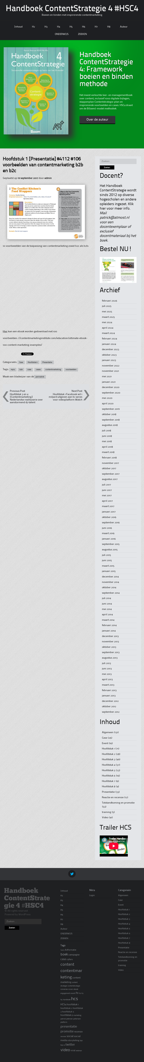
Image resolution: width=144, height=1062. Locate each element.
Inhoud (18, 27)
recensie (78, 1032)
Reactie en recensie (113, 797)
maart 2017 (108, 506)
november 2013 (110, 641)
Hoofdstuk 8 (108, 786)
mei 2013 (107, 674)
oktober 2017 (109, 468)
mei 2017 (107, 495)
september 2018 (111, 420)
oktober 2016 (109, 517)
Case (21, 362)
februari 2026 (109, 301)
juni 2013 (107, 669)
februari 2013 (109, 690)
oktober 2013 (109, 647)
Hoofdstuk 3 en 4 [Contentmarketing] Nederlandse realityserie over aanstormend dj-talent (26, 398)
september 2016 (111, 522)
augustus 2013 (110, 658)
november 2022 (110, 366)
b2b (21, 369)
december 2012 (110, 701)
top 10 (62, 1045)
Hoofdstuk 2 (108, 754)
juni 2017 (107, 490)
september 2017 (111, 474)
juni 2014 (107, 604)
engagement (65, 993)
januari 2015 (109, 571)
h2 (80, 993)
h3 (82, 993)
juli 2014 (106, 598)
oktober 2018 (109, 414)
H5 (71, 27)
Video (105, 817)
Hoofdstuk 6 (108, 776)
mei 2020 (107, 398)
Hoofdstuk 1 (33, 362)
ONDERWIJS (61, 34)
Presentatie (47, 362)
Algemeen (107, 732)
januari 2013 (109, 696)
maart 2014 (108, 620)
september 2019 (111, 409)
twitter (70, 1044)
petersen (77, 1019)
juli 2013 (106, 663)
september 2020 (111, 393)
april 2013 (107, 679)
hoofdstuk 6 (66, 1015)
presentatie (68, 1026)
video (65, 1050)
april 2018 (107, 447)
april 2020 (107, 403)
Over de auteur (97, 119)
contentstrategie (74, 986)
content (67, 964)
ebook (76, 989)
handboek (67, 999)
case (29, 369)
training (106, 812)
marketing (77, 1015)
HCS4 (63, 1004)
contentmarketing (53, 369)
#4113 (62, 950)
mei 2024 (107, 322)
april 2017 (107, 501)
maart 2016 (108, 533)
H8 (108, 27)
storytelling (73, 1041)
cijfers (70, 960)
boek (64, 954)
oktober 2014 (109, 587)
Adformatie (70, 950)
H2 (33, 27)
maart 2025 (108, 317)
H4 (58, 27)
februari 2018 (109, 458)
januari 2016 (109, 539)
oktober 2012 (109, 706)
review (63, 1036)
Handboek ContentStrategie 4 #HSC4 (72, 9)
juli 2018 (106, 431)
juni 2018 (107, 436)
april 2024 (107, 328)
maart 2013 (108, 685)
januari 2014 (109, 631)
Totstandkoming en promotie (118, 803)
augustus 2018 (110, 425)
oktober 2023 (109, 355)
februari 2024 (109, 339)
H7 (96, 27)
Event (105, 743)
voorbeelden (71, 369)
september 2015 (111, 544)
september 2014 (111, 593)
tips (81, 1040)
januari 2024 (109, 344)
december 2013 (110, 636)
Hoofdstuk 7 (108, 781)
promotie (67, 1031)
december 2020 (110, 387)
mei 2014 (107, 609)
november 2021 (110, 371)
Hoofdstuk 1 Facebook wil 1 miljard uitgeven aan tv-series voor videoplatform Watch (65, 397)
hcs (74, 999)
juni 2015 (107, 560)
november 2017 (110, 463)
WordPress (24, 914)
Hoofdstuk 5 (108, 770)
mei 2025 (107, 311)
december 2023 (110, 349)
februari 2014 (109, 625)
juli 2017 (106, 485)
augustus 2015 (110, 550)
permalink (40, 377)
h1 (77, 993)
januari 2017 (109, 512)
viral (73, 1051)
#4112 (13, 369)
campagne (73, 955)
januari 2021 (109, 382)
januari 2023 (109, 360)
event (73, 993)
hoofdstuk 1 (73, 1005)
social (70, 1036)
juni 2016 (107, 528)
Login (92, 895)
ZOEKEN (82, 34)
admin (48, 178)
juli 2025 (106, 306)
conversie (64, 989)
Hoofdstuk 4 (108, 765)
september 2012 (111, 712)
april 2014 (107, 614)
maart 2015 (108, 566)
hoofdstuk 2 (66, 1008)
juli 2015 (106, 555)
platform (63, 1022)
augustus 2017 (110, 479)
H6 (83, 27)
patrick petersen (66, 1019)
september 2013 (111, 652)
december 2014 (110, 577)
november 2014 (110, 582)
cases (38, 369)
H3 (46, 27)
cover (70, 989)
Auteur (124, 27)
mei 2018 (107, 441)
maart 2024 (108, 333)
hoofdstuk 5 (68, 1012)
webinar (79, 1050)
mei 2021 (107, 376)
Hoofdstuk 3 (108, 759)
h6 (61, 999)
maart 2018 (108, 452)
